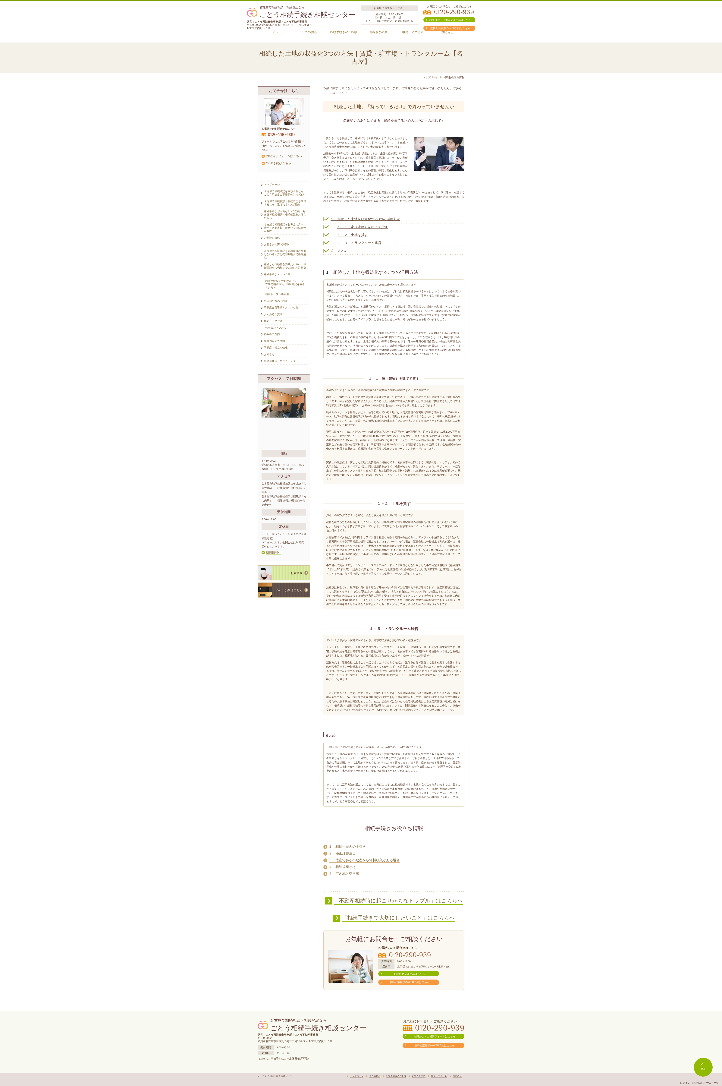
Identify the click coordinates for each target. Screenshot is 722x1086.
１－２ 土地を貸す (352, 235)
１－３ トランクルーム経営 (359, 243)
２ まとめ (339, 251)
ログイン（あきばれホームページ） (701, 1082)
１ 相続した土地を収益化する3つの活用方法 (365, 219)
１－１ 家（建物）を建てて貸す (362, 227)
